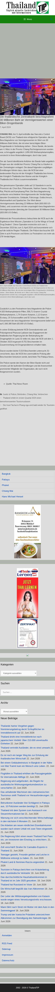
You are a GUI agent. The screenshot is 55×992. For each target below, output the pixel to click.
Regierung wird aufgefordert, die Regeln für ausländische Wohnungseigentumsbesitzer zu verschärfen (23, 784)
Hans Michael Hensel (12, 496)
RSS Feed (7, 943)
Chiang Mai (32, 394)
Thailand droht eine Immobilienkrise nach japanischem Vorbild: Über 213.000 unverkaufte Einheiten (24, 740)
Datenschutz (8, 960)
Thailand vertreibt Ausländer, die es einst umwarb (25, 747)
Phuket (5, 485)
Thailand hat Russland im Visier (16, 884)
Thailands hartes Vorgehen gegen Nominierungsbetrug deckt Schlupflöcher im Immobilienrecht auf (22, 729)
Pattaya (5, 479)
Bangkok (6, 474)
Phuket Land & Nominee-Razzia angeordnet (22, 862)
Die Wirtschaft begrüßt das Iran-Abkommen (22, 889)
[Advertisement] (27, 50)
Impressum (7, 955)
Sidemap (6, 949)
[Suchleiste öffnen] (51, 19)
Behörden (21, 394)
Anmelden (7, 935)
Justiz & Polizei (9, 394)
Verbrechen (43, 394)
